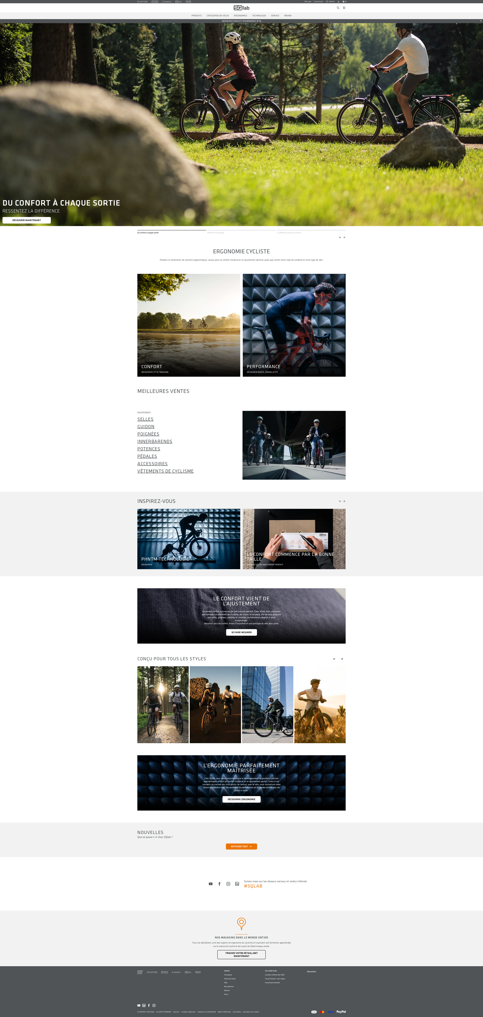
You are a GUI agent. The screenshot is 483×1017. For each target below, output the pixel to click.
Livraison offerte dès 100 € (275, 975)
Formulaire (228, 975)
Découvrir (146, 565)
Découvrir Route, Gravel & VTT (262, 372)
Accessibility (237, 1012)
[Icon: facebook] (219, 884)
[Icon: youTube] (211, 884)
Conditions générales (188, 1012)
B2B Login (308, 2)
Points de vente (230, 979)
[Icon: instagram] (228, 884)
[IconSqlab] (178, 1)
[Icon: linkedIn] (237, 884)
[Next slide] (342, 659)
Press (226, 994)
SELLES (145, 419)
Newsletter (311, 971)
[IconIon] (155, 1)
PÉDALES (147, 456)
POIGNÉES (148, 434)
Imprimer (176, 1012)
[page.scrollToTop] (479, 1011)
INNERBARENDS (154, 441)
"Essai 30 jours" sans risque (275, 979)
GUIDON (145, 427)
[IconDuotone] (142, 1)
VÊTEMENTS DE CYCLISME (165, 471)
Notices (227, 990)
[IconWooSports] (188, 1)
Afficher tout (239, 846)
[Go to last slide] (334, 659)
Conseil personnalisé (272, 983)
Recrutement (229, 986)
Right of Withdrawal (224, 1012)
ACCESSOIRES (152, 464)
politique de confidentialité (207, 1012)
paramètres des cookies (251, 1012)
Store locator (318, 2)
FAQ (225, 983)
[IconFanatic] (166, 1)
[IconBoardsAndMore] (140, 972)
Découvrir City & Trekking (154, 372)
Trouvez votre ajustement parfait (265, 565)
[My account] (338, 2)
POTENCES (148, 449)
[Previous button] (340, 237)
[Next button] (344, 237)
